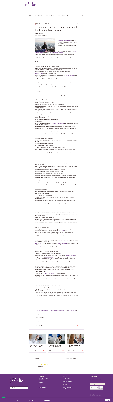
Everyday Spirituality (38, 15)
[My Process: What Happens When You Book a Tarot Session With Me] (37, 339)
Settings (102, 400)
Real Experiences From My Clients (74, 346)
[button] (82, 15)
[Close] (111, 400)
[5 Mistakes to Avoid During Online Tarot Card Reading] (56, 339)
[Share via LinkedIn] (41, 321)
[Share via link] (43, 321)
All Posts (30, 15)
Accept (107, 400)
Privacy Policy (47, 400)
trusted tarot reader (39, 314)
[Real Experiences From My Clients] (75, 339)
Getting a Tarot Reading (49, 15)
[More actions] (77, 24)
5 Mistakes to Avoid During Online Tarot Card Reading (55, 346)
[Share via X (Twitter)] (38, 321)
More (68, 15)
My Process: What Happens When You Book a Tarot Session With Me (36, 346)
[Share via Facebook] (35, 321)
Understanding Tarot (61, 15)
